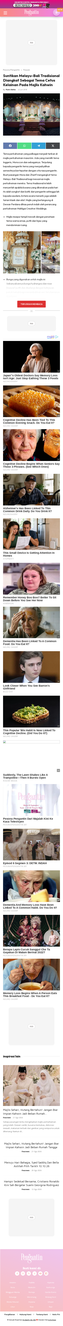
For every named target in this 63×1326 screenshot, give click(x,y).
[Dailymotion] (46, 1273)
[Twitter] (29, 1273)
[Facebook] (17, 1273)
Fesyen (26, 70)
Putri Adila (11, 89)
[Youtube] (40, 1273)
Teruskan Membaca (31, 304)
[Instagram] (23, 1273)
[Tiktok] (34, 1273)
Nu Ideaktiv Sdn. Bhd (29, 1320)
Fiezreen (7, 1117)
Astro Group (52, 1320)
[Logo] (31, 12)
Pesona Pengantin (11, 70)
